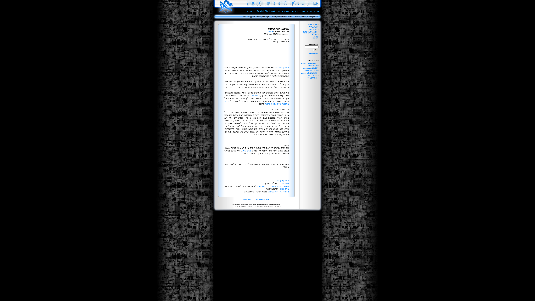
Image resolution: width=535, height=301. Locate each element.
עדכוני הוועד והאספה (310, 31)
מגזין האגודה (266, 17)
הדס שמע (246, 151)
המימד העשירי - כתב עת (309, 64)
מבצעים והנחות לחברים (309, 74)
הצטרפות (295, 11)
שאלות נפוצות (313, 24)
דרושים (315, 38)
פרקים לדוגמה (282, 17)
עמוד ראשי (246, 17)
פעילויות (304, 11)
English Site (262, 11)
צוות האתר (314, 34)
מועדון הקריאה (313, 75)
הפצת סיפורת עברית (310, 70)
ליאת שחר (255, 95)
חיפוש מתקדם (313, 54)
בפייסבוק (251, 11)
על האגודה (314, 11)
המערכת (269, 32)
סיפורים (297, 17)
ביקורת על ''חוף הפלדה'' (278, 192)
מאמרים (291, 17)
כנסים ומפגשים (312, 65)
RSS (316, 36)
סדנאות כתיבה (312, 77)
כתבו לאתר (275, 11)
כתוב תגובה (247, 200)
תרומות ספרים (313, 72)
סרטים (309, 17)
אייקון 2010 (314, 79)
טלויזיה (303, 17)
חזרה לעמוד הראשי (262, 200)
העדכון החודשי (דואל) (310, 33)
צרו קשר (285, 11)
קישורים (315, 28)
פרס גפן (315, 67)
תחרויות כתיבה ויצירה (310, 69)
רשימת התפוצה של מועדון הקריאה (273, 186)
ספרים (315, 17)
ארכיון (253, 17)
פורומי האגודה (313, 26)
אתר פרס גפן (313, 29)
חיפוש (258, 17)
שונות (274, 17)
